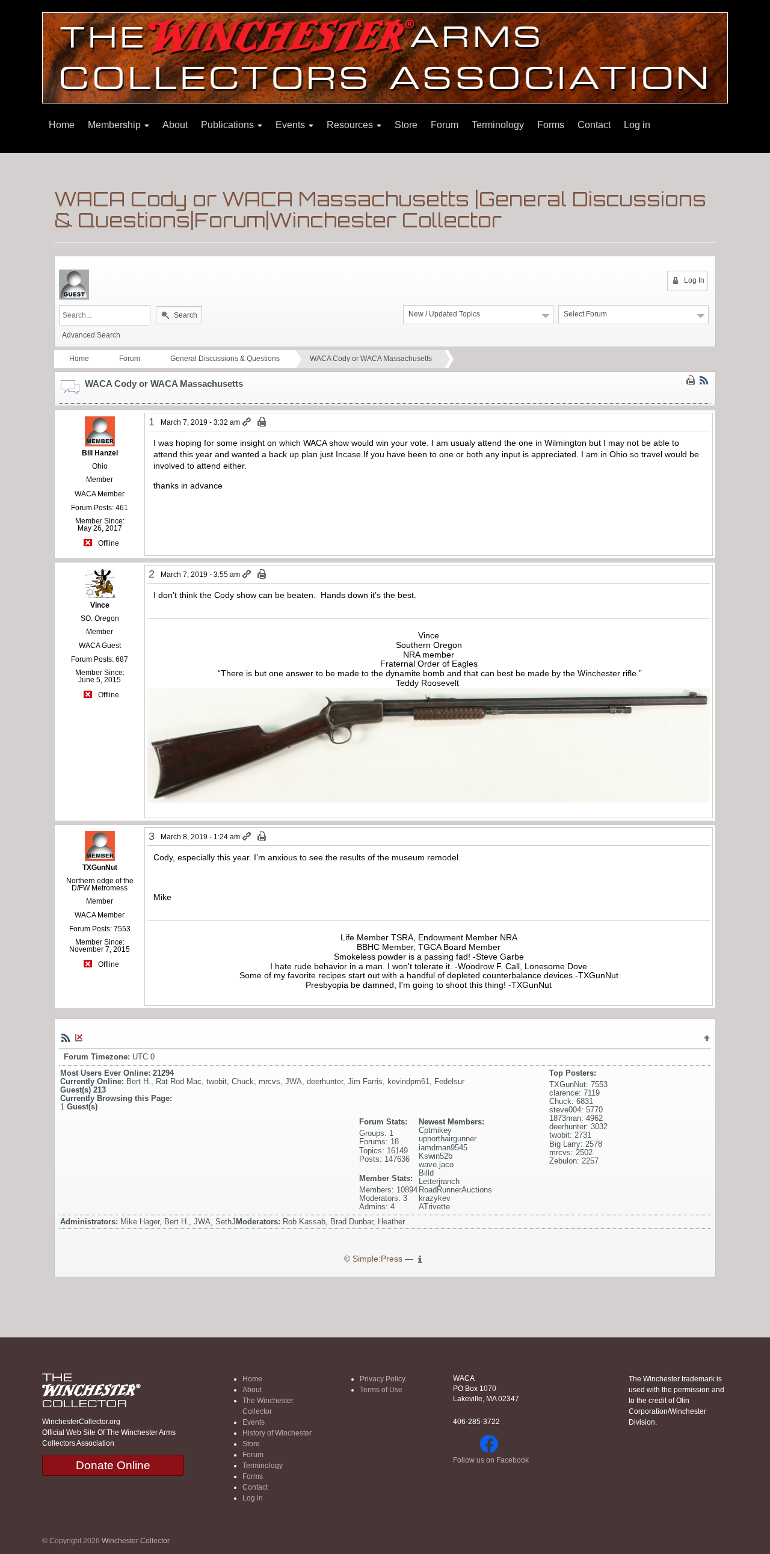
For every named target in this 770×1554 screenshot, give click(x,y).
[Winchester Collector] (385, 57)
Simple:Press (377, 1258)
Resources (351, 125)
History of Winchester (277, 1433)
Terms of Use (381, 1390)
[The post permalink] (247, 422)
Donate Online (113, 1465)
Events (291, 125)
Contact (594, 125)
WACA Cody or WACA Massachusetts (371, 358)
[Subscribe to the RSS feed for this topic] (703, 380)
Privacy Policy (382, 1379)
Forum (444, 125)
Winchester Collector (136, 1541)
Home (62, 125)
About (175, 125)
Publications (228, 125)
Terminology (498, 125)
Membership (115, 125)
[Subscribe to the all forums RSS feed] (65, 1037)
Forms (550, 125)
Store (406, 125)
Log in (637, 125)
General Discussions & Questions (225, 358)
